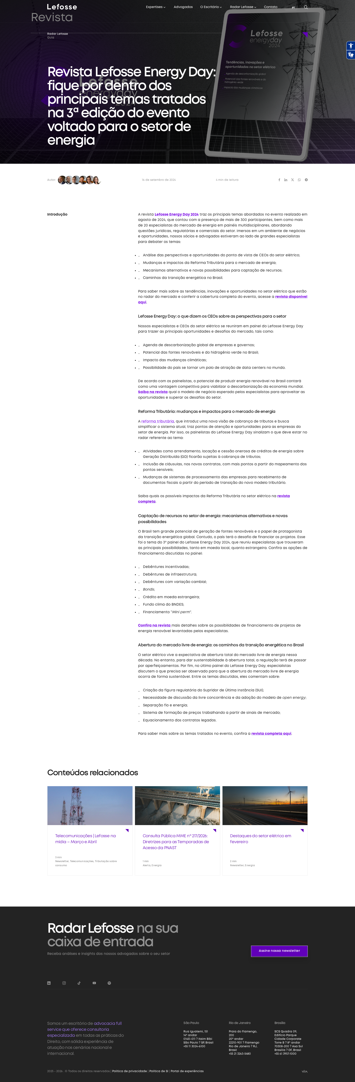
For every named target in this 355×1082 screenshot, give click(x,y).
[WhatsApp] (299, 179)
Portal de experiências (187, 1071)
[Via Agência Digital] (305, 1071)
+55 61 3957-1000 (285, 1054)
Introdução (57, 214)
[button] (156, 7)
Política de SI (158, 1071)
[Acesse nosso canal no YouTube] (94, 983)
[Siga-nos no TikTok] (79, 983)
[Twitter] (292, 179)
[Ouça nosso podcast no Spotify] (109, 983)
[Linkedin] (285, 179)
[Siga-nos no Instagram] (64, 983)
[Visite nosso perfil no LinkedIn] (49, 983)
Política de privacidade (129, 1071)
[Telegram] (306, 179)
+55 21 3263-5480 (240, 1054)
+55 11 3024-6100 (194, 1046)
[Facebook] (279, 179)
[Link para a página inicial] (62, 6)
